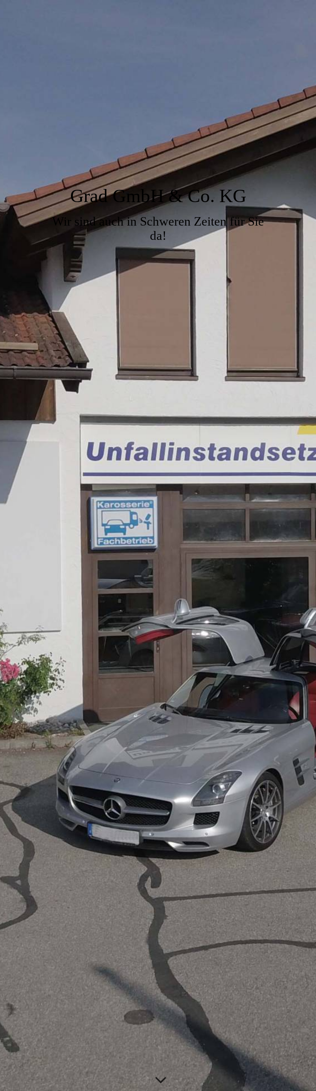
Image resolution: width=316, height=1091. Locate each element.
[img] (158, 545)
